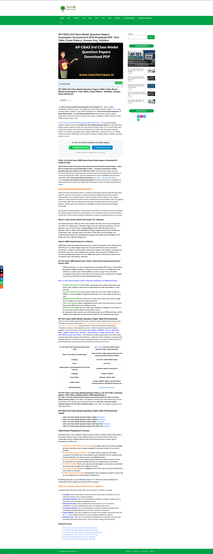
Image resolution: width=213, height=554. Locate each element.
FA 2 (83, 18)
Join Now (118, 82)
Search (130, 34)
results (67, 515)
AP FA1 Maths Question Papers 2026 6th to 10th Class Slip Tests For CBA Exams (136, 86)
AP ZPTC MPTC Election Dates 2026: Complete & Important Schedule (136, 70)
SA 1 (90, 18)
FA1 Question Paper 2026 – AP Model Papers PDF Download (136, 100)
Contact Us (135, 551)
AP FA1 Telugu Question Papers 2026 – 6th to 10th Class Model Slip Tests (137, 94)
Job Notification (129, 18)
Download (100, 417)
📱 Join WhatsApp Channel (79, 147)
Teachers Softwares (145, 18)
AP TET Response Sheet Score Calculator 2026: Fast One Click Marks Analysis (140, 64)
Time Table (96, 178)
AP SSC (117, 18)
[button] (60, 22)
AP (59, 107)
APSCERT (98, 347)
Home (62, 18)
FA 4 (103, 18)
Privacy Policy (144, 551)
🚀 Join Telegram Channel (102, 147)
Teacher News (73, 551)
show (69, 100)
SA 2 (109, 18)
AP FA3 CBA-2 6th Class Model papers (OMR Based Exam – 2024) (81, 123)
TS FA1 (76, 18)
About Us (128, 551)
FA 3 (96, 18)
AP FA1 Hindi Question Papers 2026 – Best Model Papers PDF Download (136, 78)
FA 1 (68, 18)
